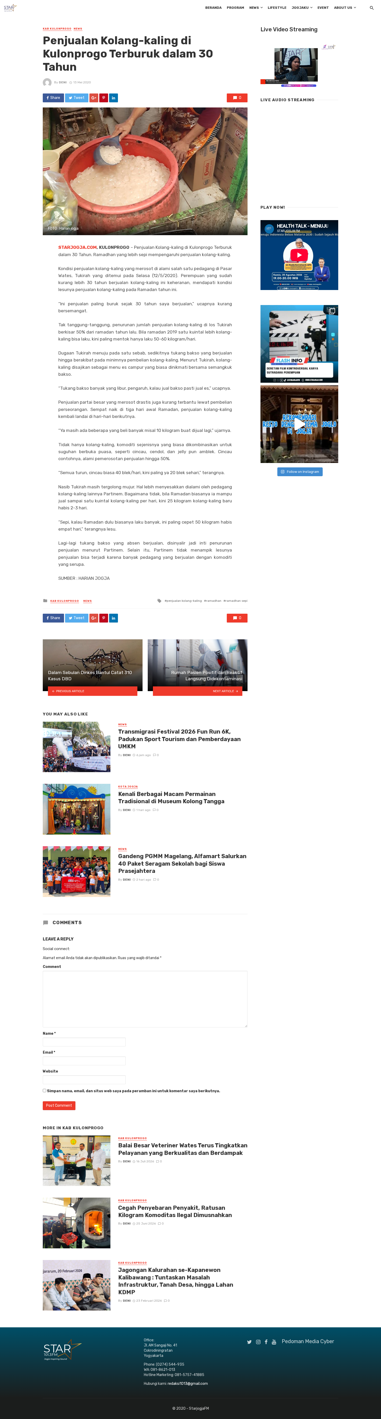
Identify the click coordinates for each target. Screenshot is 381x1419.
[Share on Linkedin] (113, 97)
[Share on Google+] (93, 97)
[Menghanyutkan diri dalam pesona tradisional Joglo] (299, 424)
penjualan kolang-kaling (184, 601)
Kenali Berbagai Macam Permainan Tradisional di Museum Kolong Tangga (171, 798)
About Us (343, 8)
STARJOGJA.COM (77, 247)
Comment (52, 967)
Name (49, 1033)
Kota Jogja (128, 786)
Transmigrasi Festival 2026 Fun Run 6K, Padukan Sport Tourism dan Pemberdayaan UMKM (179, 739)
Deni (63, 82)
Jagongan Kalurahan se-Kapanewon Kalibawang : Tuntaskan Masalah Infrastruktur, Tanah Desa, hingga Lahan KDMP (175, 1281)
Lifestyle (277, 8)
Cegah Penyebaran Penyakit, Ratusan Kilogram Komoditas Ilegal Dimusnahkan (175, 1211)
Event (323, 8)
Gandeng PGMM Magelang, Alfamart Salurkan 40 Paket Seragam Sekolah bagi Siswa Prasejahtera (182, 863)
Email (49, 1052)
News (254, 8)
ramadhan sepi (236, 601)
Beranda (213, 8)
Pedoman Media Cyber (308, 1341)
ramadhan (213, 601)
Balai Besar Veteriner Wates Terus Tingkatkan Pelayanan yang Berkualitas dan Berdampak (183, 1149)
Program (235, 8)
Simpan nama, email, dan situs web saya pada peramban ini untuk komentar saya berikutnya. (133, 1091)
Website (50, 1071)
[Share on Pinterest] (103, 97)
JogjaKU (300, 8)
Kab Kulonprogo (57, 28)
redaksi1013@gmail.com (188, 1383)
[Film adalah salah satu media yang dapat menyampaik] (299, 344)
